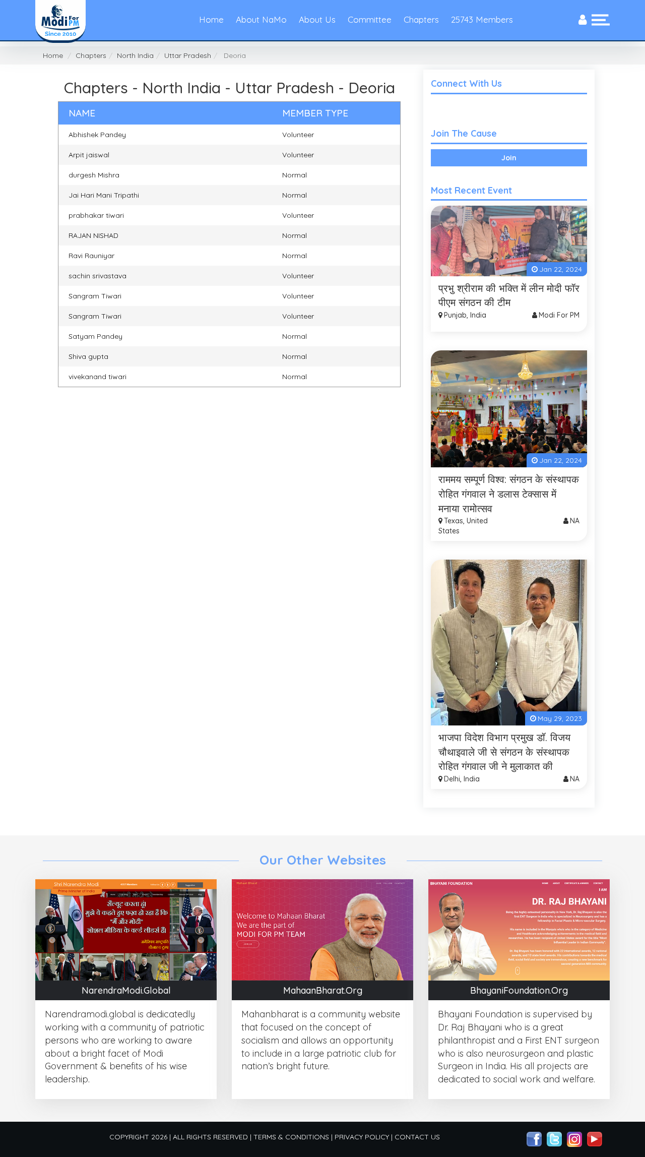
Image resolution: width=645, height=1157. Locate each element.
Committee (370, 19)
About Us (317, 19)
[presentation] (582, 20)
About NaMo (261, 19)
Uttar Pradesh (187, 55)
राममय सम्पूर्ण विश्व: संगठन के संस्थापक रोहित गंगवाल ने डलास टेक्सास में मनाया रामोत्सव (508, 493)
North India (135, 55)
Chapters (421, 19)
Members (482, 19)
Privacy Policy (362, 1136)
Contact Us (417, 1136)
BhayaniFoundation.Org (519, 991)
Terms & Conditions (291, 1136)
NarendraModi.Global (126, 991)
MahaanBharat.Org (322, 991)
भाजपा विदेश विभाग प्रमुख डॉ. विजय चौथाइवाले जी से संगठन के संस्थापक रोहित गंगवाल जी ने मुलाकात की (504, 751)
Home (211, 19)
